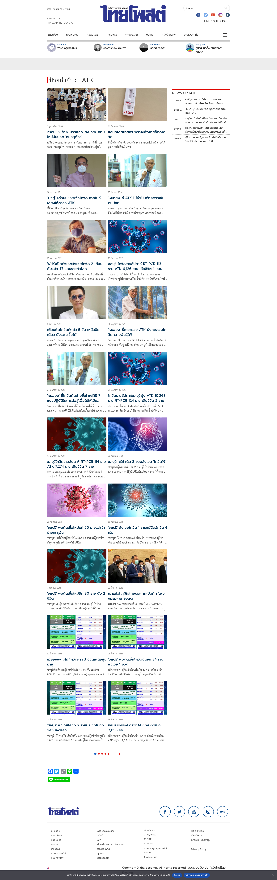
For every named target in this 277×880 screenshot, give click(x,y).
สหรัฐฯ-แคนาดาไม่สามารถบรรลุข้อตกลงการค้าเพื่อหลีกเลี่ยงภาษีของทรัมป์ (204, 101)
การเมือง (53, 35)
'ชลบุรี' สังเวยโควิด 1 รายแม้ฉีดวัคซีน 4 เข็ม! (137, 530)
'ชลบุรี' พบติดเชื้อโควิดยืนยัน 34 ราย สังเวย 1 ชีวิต (135, 662)
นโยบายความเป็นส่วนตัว (196, 875)
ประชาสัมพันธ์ (104, 849)
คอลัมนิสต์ (92, 35)
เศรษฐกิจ (112, 35)
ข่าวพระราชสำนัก (59, 853)
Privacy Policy (198, 849)
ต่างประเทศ (131, 35)
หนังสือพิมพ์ (169, 35)
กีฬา (99, 840)
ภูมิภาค (100, 853)
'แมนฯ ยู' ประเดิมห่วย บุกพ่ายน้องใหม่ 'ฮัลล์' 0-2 (205, 111)
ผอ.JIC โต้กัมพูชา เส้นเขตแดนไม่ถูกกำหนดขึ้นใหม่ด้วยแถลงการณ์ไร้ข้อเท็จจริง (206, 130)
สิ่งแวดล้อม (103, 858)
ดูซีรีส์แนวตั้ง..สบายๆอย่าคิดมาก (209, 50)
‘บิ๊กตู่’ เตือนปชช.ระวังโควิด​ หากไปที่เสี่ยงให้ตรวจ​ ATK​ (74, 200)
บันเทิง (150, 35)
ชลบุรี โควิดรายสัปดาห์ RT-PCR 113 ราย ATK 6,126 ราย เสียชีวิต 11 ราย (135, 266)
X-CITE (147, 839)
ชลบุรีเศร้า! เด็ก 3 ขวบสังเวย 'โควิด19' (137, 461)
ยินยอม (177, 875)
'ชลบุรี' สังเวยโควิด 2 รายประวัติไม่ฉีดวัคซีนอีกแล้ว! (75, 728)
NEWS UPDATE (184, 93)
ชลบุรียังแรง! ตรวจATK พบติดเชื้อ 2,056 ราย (134, 728)
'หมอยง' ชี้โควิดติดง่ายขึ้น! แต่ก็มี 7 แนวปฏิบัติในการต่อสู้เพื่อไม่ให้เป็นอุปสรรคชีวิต (73, 400)
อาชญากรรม (150, 834)
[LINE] (222, 811)
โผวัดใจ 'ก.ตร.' (157, 48)
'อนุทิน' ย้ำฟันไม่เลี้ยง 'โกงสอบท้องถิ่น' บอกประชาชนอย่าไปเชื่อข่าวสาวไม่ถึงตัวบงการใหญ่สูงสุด (206, 120)
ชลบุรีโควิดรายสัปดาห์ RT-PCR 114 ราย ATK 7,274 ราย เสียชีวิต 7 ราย (76, 464)
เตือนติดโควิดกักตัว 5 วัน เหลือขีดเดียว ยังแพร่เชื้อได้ (73, 332)
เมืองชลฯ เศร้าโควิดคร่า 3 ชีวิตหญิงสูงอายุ (76, 662)
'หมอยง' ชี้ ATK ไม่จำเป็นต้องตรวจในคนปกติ (136, 200)
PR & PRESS (197, 831)
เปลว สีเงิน (72, 35)
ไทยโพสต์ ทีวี (191, 35)
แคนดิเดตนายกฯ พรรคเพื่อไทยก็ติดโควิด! (136, 134)
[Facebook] (198, 15)
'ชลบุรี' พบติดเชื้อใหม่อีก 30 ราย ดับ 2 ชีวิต (76, 596)
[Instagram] (220, 15)
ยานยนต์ (148, 843)
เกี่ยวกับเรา (196, 835)
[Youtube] (213, 15)
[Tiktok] (227, 15)
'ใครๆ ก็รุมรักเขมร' (67, 48)
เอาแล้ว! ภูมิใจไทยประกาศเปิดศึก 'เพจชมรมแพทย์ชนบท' (136, 596)
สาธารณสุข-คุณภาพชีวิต (156, 848)
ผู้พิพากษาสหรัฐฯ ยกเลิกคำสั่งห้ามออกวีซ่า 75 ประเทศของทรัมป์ (206, 139)
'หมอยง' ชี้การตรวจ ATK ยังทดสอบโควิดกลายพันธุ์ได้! (137, 332)
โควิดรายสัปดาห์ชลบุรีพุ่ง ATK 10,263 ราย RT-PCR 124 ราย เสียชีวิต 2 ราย (137, 398)
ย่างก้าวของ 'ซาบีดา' (114, 48)
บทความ (55, 844)
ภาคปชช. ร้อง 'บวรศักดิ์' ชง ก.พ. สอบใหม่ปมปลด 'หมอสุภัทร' (76, 134)
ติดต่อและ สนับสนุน (200, 840)
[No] (273, 875)
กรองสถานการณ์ (105, 831)
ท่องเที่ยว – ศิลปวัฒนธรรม (111, 844)
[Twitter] (205, 15)
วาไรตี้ (100, 835)
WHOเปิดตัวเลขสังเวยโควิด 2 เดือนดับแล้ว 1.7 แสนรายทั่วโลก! (74, 266)
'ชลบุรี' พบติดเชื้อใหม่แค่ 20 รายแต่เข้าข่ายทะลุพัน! (76, 530)
